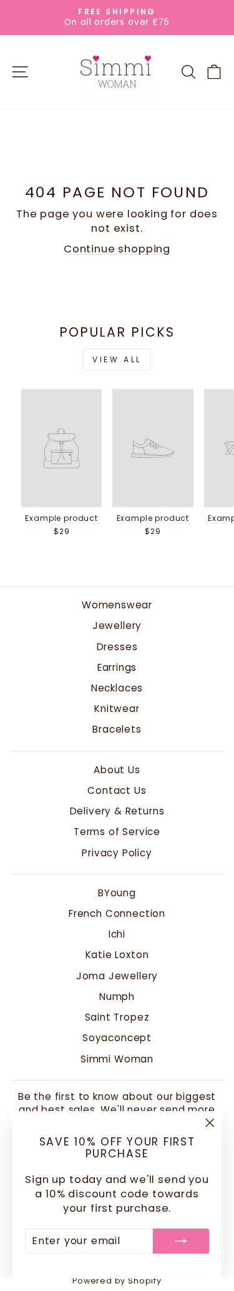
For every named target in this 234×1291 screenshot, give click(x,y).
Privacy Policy (117, 852)
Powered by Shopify (117, 1280)
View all (117, 359)
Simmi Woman (117, 1059)
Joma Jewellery (117, 975)
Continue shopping (117, 249)
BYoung (117, 892)
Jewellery (117, 625)
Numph (117, 996)
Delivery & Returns (117, 811)
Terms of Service (117, 831)
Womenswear (117, 604)
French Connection (117, 913)
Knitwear (117, 708)
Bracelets (116, 729)
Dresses (117, 646)
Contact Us (116, 790)
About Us (117, 769)
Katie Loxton (117, 954)
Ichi (117, 934)
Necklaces (117, 688)
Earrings (117, 667)
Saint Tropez (117, 1017)
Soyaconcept (117, 1037)
